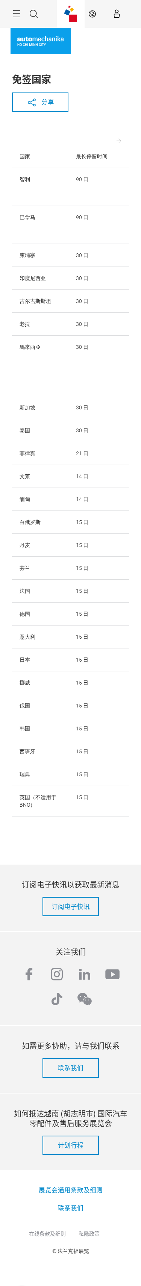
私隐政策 (89, 1233)
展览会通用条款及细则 (71, 1189)
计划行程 (70, 1145)
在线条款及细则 (47, 1233)
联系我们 (70, 1067)
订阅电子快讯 (71, 906)
